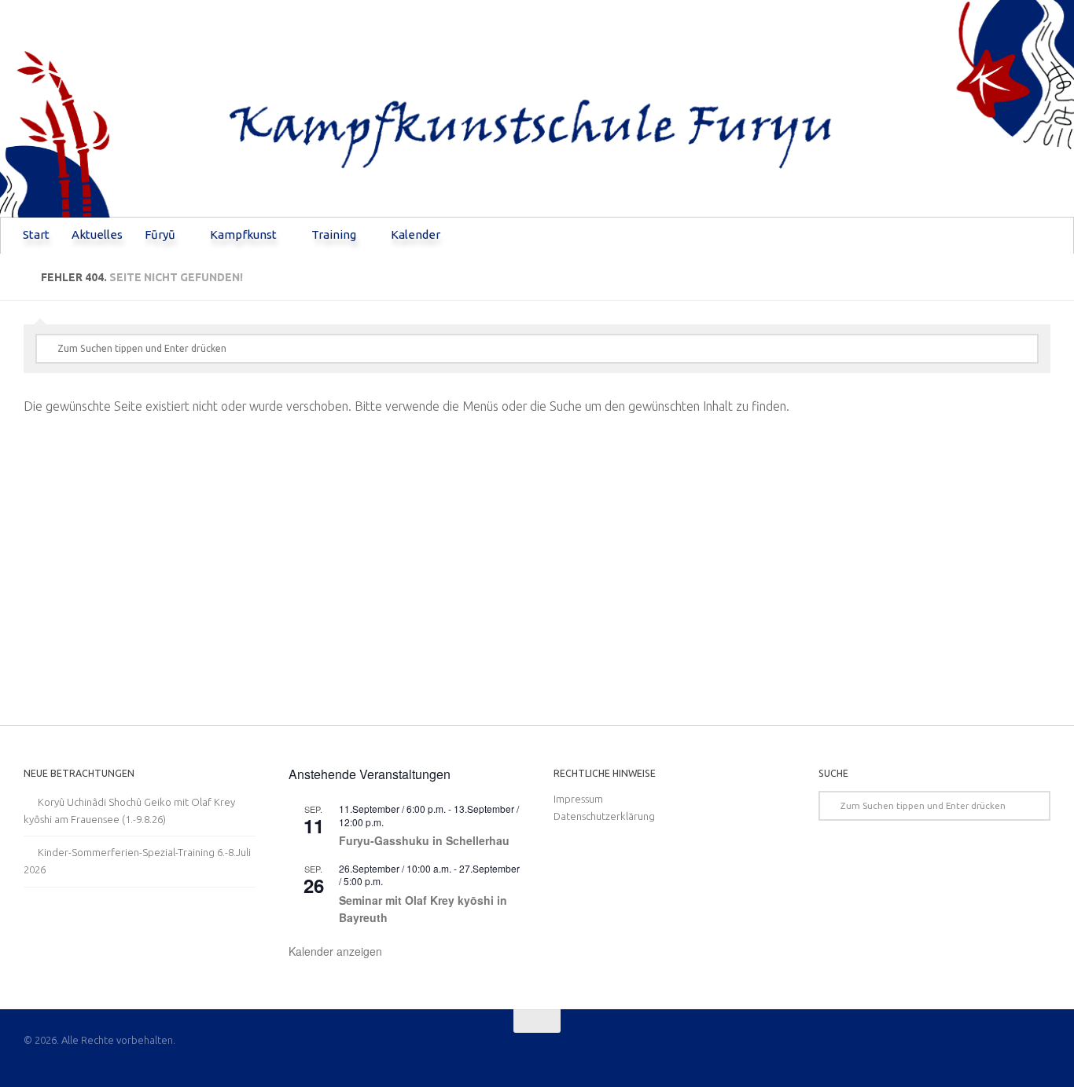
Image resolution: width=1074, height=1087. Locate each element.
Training (333, 234)
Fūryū (160, 234)
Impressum (578, 798)
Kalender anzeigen (335, 951)
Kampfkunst (243, 234)
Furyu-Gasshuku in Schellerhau (424, 840)
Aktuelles (97, 234)
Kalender (415, 234)
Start (36, 234)
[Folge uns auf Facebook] (1039, 1052)
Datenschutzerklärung (604, 816)
